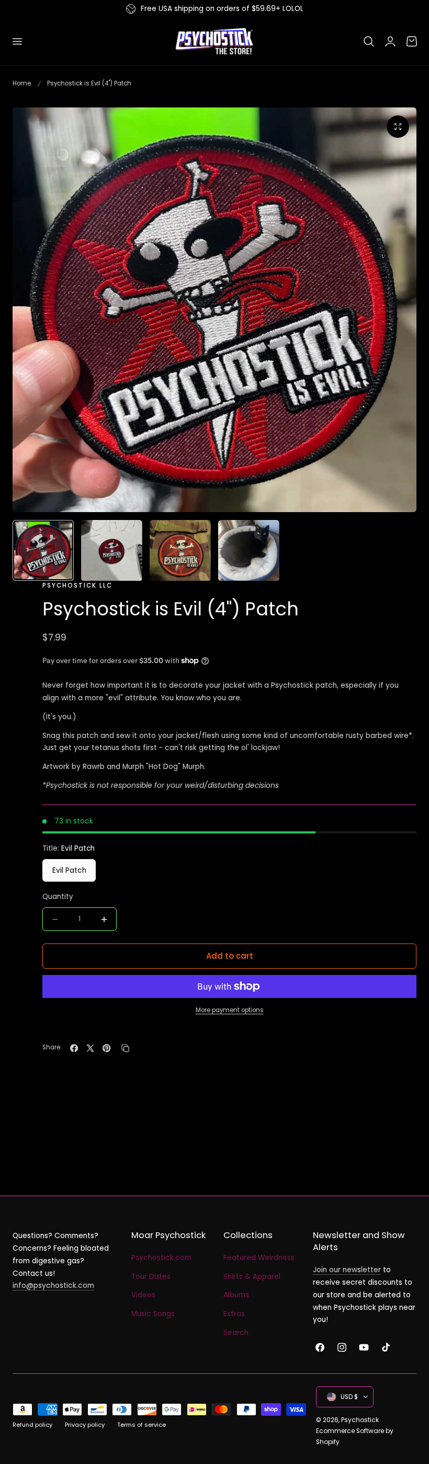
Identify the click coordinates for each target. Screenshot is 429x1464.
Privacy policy (85, 1424)
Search (236, 1333)
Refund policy (32, 1424)
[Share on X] (90, 1048)
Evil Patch (69, 870)
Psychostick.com (161, 1258)
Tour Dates (151, 1277)
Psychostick (360, 1419)
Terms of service (141, 1424)
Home (22, 83)
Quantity (57, 897)
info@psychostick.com (53, 1286)
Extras (234, 1314)
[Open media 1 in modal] (398, 126)
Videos (143, 1295)
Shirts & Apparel (251, 1277)
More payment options (230, 1010)
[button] (16, 41)
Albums (236, 1295)
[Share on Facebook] (74, 1048)
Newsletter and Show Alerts (359, 1241)
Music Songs (153, 1314)
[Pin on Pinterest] (106, 1048)
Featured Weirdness (259, 1258)
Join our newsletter (347, 1270)
